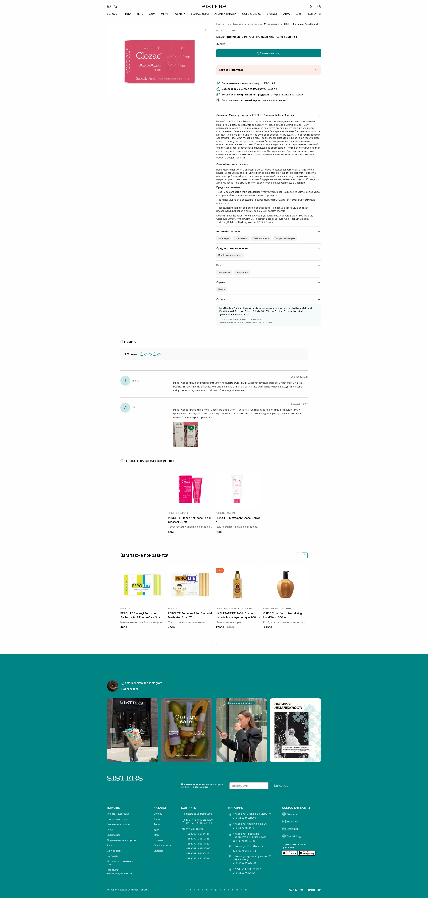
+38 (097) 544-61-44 (244, 850)
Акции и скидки (162, 845)
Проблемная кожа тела (230, 255)
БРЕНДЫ (272, 13)
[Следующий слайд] (305, 555)
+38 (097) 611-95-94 (244, 828)
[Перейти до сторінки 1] (211, 643)
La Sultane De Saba (226, 608)
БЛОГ (299, 13)
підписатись (280, 785)
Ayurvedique (245, 608)
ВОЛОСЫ (112, 13)
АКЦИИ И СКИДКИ (225, 13)
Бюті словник (114, 850)
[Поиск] (115, 6)
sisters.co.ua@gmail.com (199, 813)
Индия (221, 289)
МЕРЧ (164, 13)
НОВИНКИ (179, 13)
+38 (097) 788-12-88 (197, 838)
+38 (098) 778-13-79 (244, 818)
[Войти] (311, 6)
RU (109, 6)
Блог (109, 845)
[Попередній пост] (112, 730)
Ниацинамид (241, 238)
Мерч (157, 834)
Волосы (158, 813)
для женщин (224, 272)
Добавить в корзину (269, 53)
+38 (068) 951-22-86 (197, 853)
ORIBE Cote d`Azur (281, 608)
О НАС (286, 13)
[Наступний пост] (315, 730)
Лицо (157, 819)
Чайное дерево (261, 238)
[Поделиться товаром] (205, 30)
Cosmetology (294, 836)
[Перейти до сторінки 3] (216, 643)
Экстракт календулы (285, 238)
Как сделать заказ (117, 819)
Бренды (158, 850)
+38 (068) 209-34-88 (244, 863)
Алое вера (223, 238)
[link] (319, 6)
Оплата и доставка (118, 813)
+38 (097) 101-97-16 (244, 840)
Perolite (221, 31)
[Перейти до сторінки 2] (214, 643)
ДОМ (152, 13)
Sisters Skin (293, 821)
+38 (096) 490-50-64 (198, 858)
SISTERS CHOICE (251, 13)
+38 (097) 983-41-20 (197, 843)
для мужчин (242, 272)
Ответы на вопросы (118, 824)
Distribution (293, 828)
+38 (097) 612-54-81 (197, 833)
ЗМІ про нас (113, 834)
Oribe (266, 608)
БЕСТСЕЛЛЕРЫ (199, 13)
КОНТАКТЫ (314, 13)
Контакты (112, 856)
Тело (156, 824)
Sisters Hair (293, 814)
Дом (156, 829)
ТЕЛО (140, 13)
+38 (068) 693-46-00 (198, 848)
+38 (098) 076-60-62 (245, 873)
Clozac (233, 31)
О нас (110, 829)
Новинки (158, 840)
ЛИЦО (127, 13)
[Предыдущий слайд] (297, 555)
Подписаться (129, 689)
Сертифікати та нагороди (121, 840)
